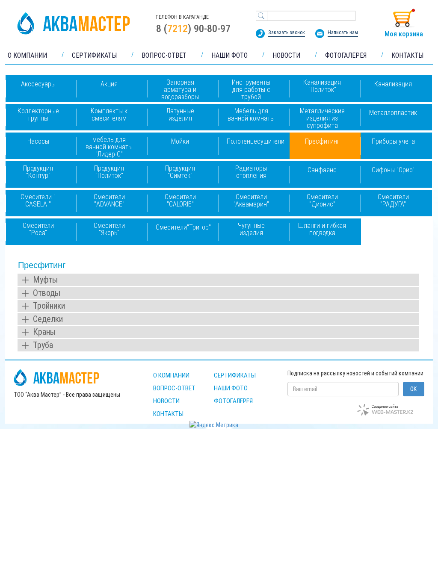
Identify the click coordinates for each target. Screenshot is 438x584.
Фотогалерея (233, 401)
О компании (171, 375)
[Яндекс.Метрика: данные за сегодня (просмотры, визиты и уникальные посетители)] (213, 425)
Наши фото (231, 388)
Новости (166, 401)
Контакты (168, 414)
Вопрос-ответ (174, 388)
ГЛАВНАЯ (73, 23)
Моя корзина (404, 34)
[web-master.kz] (385, 410)
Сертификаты (235, 375)
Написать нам (343, 32)
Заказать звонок (286, 32)
